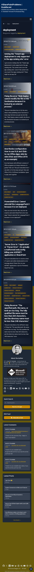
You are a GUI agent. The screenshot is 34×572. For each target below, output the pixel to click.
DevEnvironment (22, 91)
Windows (25, 141)
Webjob (18, 290)
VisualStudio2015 (9, 301)
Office (10, 141)
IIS (13, 234)
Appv (5, 139)
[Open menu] (31, 19)
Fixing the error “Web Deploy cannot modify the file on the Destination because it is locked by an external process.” (16, 101)
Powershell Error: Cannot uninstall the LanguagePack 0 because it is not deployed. (16, 204)
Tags (8, 23)
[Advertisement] (17, 541)
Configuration (13, 139)
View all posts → (17, 520)
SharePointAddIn (8, 49)
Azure (6, 91)
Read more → (8, 79)
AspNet (6, 237)
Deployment (7, 47)
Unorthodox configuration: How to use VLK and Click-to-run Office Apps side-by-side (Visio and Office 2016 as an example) (16, 154)
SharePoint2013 (8, 197)
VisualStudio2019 (9, 290)
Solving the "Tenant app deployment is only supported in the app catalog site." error (17, 56)
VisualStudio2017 (17, 288)
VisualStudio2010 (9, 298)
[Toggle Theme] (31, 569)
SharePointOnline (20, 49)
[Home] (3, 23)
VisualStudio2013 (20, 298)
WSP (14, 192)
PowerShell (17, 141)
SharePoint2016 (20, 234)
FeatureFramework (20, 293)
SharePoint (16, 47)
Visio (5, 141)
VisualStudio (26, 295)
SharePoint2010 (24, 194)
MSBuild (20, 285)
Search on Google (17, 406)
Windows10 (7, 144)
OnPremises (15, 194)
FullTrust (7, 194)
